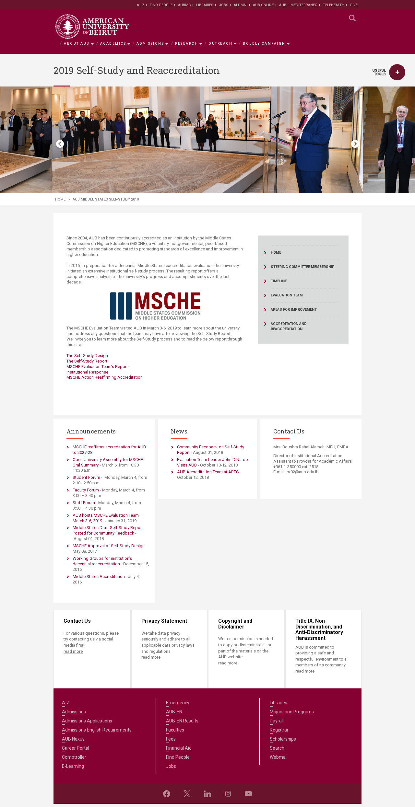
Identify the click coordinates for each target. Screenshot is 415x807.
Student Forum (86, 477)
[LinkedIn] (207, 794)
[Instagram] (227, 794)
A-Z (66, 702)
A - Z (140, 5)
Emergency (177, 702)
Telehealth (333, 5)
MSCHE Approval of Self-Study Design (109, 545)
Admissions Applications (87, 720)
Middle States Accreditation (99, 576)
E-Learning (73, 766)
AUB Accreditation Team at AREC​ (208, 471)
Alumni (240, 5)
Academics (113, 43)
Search (277, 748)
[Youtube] (248, 794)
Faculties (175, 729)
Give (354, 5)
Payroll (277, 720)
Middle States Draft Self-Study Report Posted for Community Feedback (108, 530)
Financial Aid (179, 748)
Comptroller (74, 757)
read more (73, 651)
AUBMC (184, 5)
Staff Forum (84, 502)
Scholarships (283, 739)
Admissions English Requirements (97, 729)
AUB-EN (174, 711)
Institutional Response (87, 372)
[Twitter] (187, 794)
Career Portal (75, 748)
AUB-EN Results (182, 720)
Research (186, 43)
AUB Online (263, 5)
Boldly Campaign (264, 43)
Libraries (204, 5)
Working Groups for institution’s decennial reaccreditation (102, 561)
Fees (171, 739)
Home (60, 199)
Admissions (150, 43)
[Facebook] (166, 794)
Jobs (223, 5)
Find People (161, 5)
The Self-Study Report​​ (86, 361)
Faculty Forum (86, 490)
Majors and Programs (292, 711)
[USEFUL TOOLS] (397, 72)
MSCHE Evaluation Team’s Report (97, 366)
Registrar (279, 729)
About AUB (77, 43)
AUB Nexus (73, 739)
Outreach (220, 43)
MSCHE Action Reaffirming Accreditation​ (104, 377)
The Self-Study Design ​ (87, 355)
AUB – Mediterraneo (298, 5)
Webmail (279, 757)
